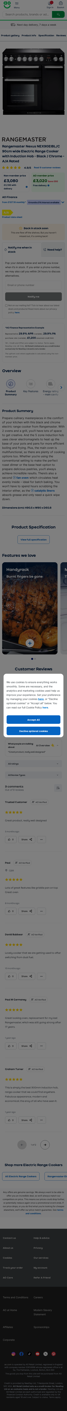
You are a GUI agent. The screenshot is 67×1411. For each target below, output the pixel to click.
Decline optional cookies (33, 730)
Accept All (33, 719)
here (41, 698)
